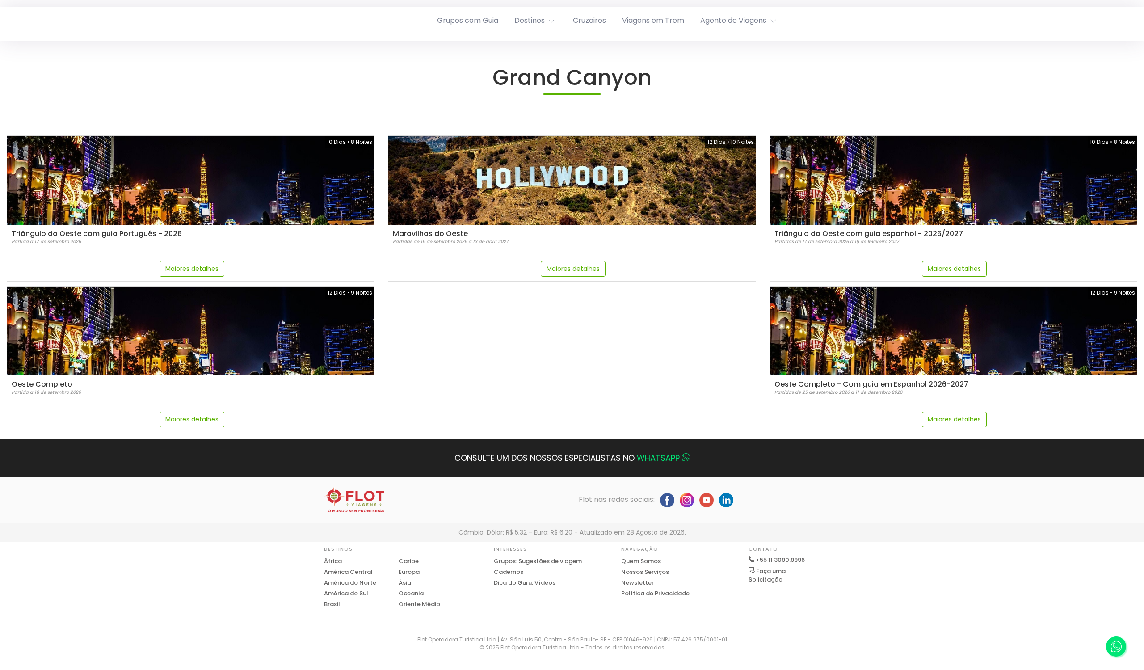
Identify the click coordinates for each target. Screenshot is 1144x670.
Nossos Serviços (645, 572)
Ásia (405, 582)
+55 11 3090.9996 (780, 560)
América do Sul (346, 593)
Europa (409, 572)
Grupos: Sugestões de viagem (538, 561)
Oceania (411, 593)
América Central (348, 572)
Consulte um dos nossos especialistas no (567, 458)
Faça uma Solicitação (767, 575)
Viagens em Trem (653, 20)
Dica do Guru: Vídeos (524, 582)
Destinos (529, 20)
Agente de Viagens (733, 20)
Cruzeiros (589, 20)
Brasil (332, 604)
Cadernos (508, 572)
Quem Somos (641, 561)
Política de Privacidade (655, 593)
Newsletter (637, 582)
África (333, 561)
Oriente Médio (419, 604)
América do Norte (350, 582)
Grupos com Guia (467, 20)
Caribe (409, 561)
